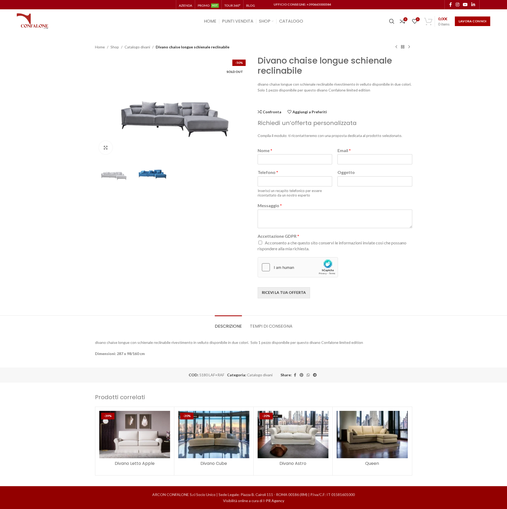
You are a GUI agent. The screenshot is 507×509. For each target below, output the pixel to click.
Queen (372, 463)
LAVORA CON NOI (473, 21)
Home (100, 47)
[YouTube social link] (465, 5)
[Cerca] (391, 21)
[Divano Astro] (293, 434)
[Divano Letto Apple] (134, 434)
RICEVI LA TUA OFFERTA (284, 292)
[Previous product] (396, 47)
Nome (265, 150)
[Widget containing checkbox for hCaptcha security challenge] (298, 267)
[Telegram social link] (314, 375)
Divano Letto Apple (135, 463)
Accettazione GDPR (278, 236)
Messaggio (270, 205)
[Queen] (372, 434)
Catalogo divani (137, 47)
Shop (114, 47)
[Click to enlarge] (105, 147)
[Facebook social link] (450, 5)
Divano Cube (213, 463)
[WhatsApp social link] (308, 375)
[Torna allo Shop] (402, 47)
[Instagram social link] (457, 5)
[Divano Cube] (213, 434)
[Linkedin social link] (473, 5)
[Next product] (409, 47)
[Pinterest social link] (301, 375)
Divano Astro (292, 463)
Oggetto (346, 172)
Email (344, 150)
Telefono (268, 172)
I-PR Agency (273, 500)
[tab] (228, 323)
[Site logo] (33, 21)
